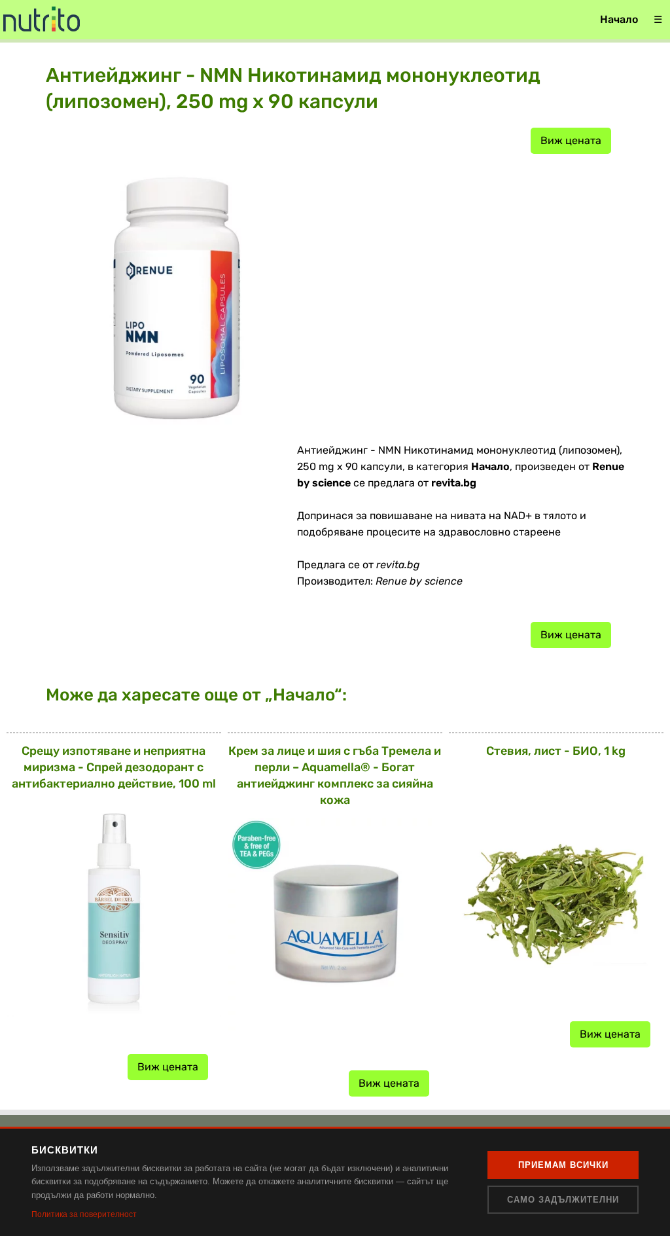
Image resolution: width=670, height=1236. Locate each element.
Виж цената (570, 140)
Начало (619, 19)
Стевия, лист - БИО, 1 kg (556, 751)
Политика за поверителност (84, 1214)
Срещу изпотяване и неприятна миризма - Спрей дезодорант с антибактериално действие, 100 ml (114, 767)
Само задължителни (563, 1200)
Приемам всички (563, 1165)
